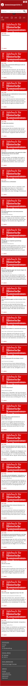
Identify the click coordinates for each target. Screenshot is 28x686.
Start (7, 17)
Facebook (6, 655)
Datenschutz (5, 676)
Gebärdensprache (6, 674)
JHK (16, 17)
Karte (3, 646)
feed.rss (6, 657)
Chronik (4, 645)
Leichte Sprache (6, 673)
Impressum (5, 678)
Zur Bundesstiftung (7, 648)
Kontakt (4, 671)
